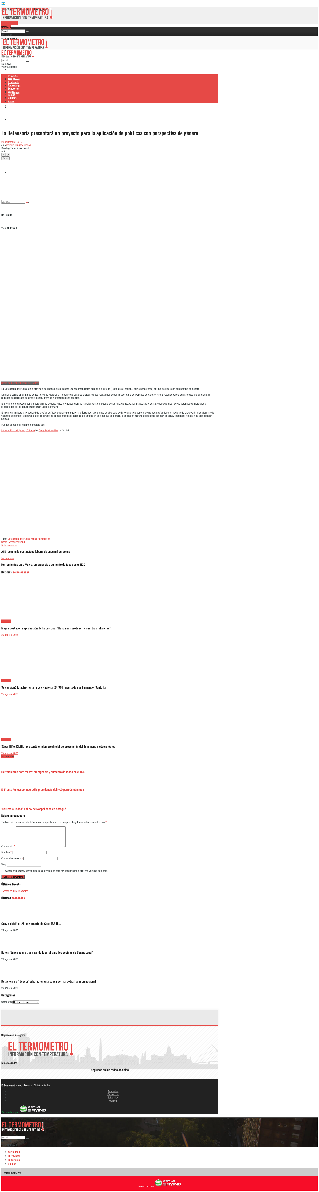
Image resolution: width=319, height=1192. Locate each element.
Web (3, 864)
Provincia (13, 31)
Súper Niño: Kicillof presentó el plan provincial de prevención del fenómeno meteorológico (58, 746)
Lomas (11, 94)
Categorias (6, 1001)
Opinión (113, 1100)
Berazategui (14, 106)
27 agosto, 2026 (9, 694)
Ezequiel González (48, 430)
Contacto (6, 27)
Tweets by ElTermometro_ (15, 891)
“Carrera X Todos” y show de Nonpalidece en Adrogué (33, 809)
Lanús (11, 91)
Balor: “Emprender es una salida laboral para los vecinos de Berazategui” (47, 952)
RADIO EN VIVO (9, 23)
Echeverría (13, 119)
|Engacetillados (23, 145)
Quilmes (12, 159)
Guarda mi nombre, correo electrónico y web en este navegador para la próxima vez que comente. (56, 870)
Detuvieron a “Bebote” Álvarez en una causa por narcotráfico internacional (48, 981)
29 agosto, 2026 (9, 634)
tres (48, 538)
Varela (11, 101)
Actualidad (113, 1091)
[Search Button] (27, 31)
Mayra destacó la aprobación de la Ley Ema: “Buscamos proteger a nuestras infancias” (55, 628)
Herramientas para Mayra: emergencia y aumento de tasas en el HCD (43, 772)
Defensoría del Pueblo (19, 538)
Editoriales (113, 1097)
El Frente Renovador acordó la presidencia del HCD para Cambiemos (42, 790)
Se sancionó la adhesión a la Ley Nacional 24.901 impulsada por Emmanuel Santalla (53, 687)
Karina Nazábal (38, 538)
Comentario (8, 846)
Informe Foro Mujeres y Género (18, 430)
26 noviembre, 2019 (11, 141)
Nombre (6, 852)
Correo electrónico (12, 858)
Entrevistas (113, 1094)
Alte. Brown (14, 79)
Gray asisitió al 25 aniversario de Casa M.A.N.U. (31, 923)
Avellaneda (13, 82)
